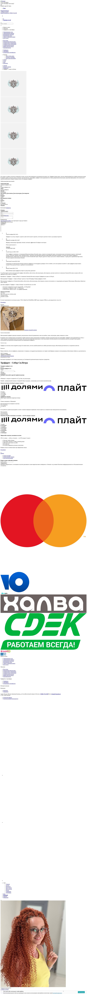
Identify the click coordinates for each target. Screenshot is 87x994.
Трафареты (5, 50)
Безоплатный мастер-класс (9, 41)
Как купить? (9, 887)
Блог (4, 62)
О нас (4, 60)
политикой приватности (57, 993)
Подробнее (3, 302)
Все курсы (5, 40)
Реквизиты (5, 691)
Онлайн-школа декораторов (9, 42)
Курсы (7, 890)
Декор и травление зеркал (9, 36)
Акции (4, 59)
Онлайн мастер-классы (8, 45)
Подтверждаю (81, 992)
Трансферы (5, 51)
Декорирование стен (8, 32)
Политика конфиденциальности (10, 698)
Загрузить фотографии (6, 220)
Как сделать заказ (10, 56)
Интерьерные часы (7, 35)
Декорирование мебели (8, 33)
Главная (8, 884)
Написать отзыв (4, 211)
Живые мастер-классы (8, 46)
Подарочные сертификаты (9, 52)
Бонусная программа (11, 58)
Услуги (7, 885)
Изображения (4, 219)
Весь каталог (9, 889)
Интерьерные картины (8, 34)
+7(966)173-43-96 (4, 11)
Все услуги (5, 38)
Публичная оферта (7, 697)
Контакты (5, 63)
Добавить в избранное (5, 354)
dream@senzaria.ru (5, 10)
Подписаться (3, 463)
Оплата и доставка (10, 57)
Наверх (2, 453)
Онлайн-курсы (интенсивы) (9, 44)
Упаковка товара (30, 330)
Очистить (6, 215)
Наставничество (7, 47)
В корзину (3, 373)
